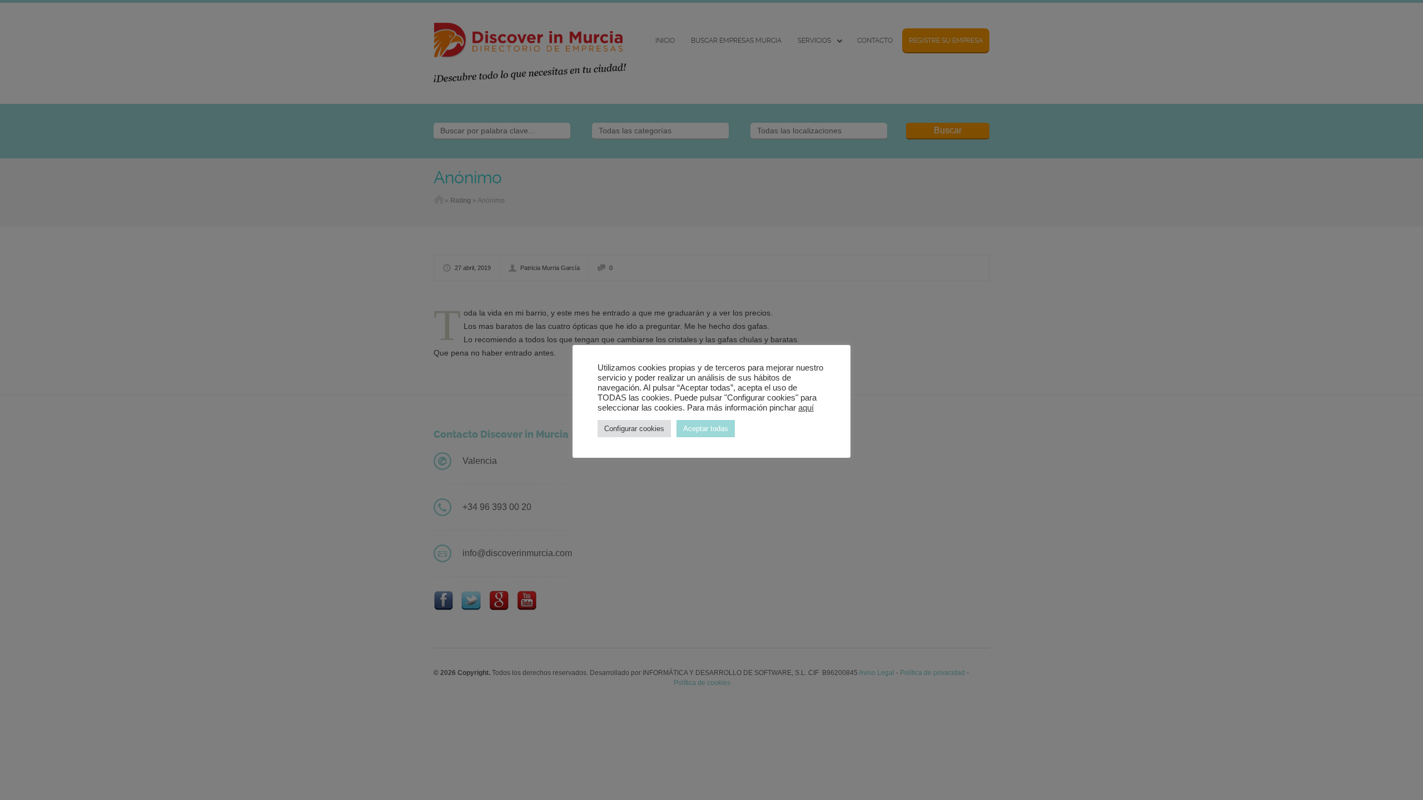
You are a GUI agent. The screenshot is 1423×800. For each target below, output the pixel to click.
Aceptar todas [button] (705, 428)
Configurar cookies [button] (634, 428)
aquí (806, 407)
